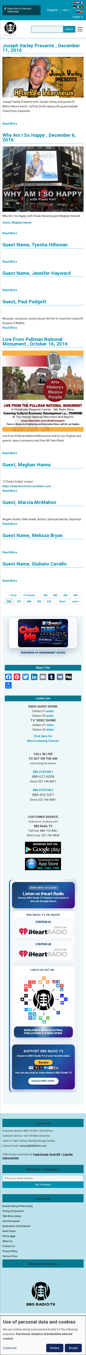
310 (50, 601)
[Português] (82, 6)
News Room (9, 1231)
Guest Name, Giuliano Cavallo (34, 564)
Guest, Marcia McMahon (29, 502)
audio (50, 711)
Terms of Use (9, 1256)
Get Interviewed (11, 1221)
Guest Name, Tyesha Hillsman (35, 245)
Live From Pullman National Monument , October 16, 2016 (35, 342)
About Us (7, 1241)
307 (20, 601)
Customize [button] (10, 1348)
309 (40, 601)
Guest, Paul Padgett (24, 301)
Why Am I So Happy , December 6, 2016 (39, 137)
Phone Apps (8, 1236)
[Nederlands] (78, 2)
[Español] (82, 11)
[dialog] (43, 1335)
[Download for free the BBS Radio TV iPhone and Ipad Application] (43, 863)
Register (52, 10)
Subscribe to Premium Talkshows (19, 10)
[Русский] (78, 11)
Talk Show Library (11, 1216)
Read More (9, 123)
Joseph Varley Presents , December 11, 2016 (41, 48)
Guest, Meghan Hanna (16, 222)
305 (76, 595)
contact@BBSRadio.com (33, 1145)
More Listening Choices (43, 740)
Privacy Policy (10, 1251)
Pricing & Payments (13, 1211)
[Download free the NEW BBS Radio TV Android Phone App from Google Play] (43, 847)
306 (10, 602)
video (50, 725)
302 (46, 595)
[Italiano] (78, 6)
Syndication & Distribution (16, 1226)
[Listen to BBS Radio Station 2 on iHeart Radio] (43, 953)
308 (30, 601)
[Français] (82, 2)
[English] (74, 2)
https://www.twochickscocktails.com (26, 486)
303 (56, 595)
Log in (65, 10)
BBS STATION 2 (43, 790)
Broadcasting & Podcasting (17, 1206)
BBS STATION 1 (43, 771)
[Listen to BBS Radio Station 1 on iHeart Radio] (43, 930)
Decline (54, 1348)
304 (66, 595)
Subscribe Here (43, 1081)
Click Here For (43, 736)
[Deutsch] (74, 6)
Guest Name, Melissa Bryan (32, 535)
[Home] (10, 29)
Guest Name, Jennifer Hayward (36, 273)
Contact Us (8, 1246)
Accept (73, 1348)
